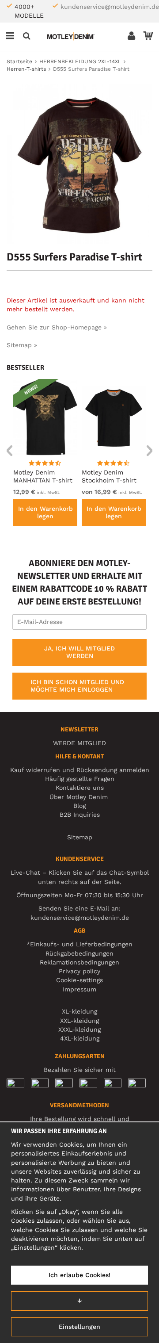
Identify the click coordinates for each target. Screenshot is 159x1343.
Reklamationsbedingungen (79, 962)
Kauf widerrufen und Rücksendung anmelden (79, 769)
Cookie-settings (79, 979)
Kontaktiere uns (80, 787)
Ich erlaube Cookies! (79, 1274)
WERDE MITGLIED (79, 742)
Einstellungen (79, 1326)
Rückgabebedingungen (79, 953)
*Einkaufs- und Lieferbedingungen (79, 944)
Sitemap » (22, 344)
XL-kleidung (79, 1011)
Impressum (79, 989)
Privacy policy (79, 971)
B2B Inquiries (80, 814)
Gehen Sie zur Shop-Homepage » (57, 327)
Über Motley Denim (79, 796)
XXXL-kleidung (79, 1029)
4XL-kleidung (79, 1038)
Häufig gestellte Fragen (79, 778)
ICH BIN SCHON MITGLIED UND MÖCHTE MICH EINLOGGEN (77, 685)
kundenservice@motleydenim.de (110, 6)
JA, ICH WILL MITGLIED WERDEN (79, 652)
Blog (79, 805)
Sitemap (79, 837)
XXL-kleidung (79, 1020)
